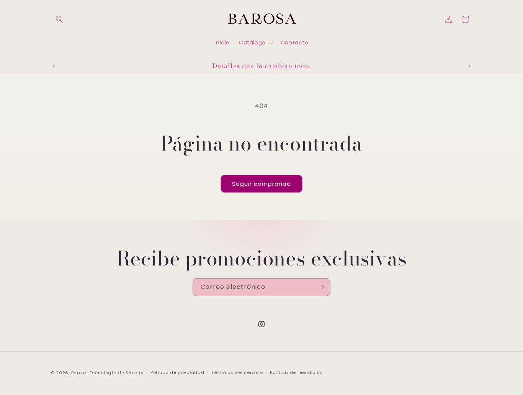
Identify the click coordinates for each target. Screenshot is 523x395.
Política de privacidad (177, 372)
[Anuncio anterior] (53, 66)
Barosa (79, 373)
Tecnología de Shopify (117, 373)
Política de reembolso (296, 372)
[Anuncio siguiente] (469, 66)
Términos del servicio (237, 372)
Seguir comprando (261, 184)
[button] (59, 19)
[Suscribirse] (321, 287)
